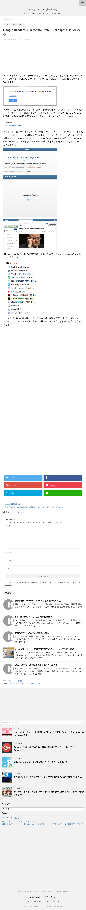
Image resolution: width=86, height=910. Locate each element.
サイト (8, 568)
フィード (36, 507)
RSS (31, 507)
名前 (8, 553)
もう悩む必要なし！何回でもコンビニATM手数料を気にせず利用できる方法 (48, 777)
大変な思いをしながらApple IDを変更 (32, 633)
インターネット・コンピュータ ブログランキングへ (33, 824)
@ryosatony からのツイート (12, 818)
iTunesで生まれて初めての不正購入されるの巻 (36, 665)
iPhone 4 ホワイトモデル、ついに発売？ (33, 617)
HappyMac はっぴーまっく (43, 9)
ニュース (7, 504)
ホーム (20, 891)
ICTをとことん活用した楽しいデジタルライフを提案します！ (43, 901)
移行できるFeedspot (56, 507)
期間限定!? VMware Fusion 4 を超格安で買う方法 (38, 601)
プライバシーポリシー (47, 891)
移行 (47, 507)
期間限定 (14, 504)
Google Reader (19, 507)
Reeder (27, 507)
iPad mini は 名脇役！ (16, 681)
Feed (6, 507)
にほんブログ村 (7, 824)
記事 (19, 504)
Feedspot (12, 507)
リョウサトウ (18, 512)
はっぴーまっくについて (32, 891)
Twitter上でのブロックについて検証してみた (24, 683)
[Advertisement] (43, 57)
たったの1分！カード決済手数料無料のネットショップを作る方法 (44, 649)
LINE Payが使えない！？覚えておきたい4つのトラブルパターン (42, 762)
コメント (10, 526)
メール (9, 560)
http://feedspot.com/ (13, 125)
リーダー (43, 507)
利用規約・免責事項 (62, 891)
